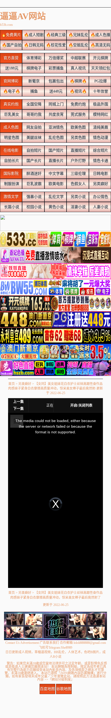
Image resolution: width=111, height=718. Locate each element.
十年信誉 (100, 91)
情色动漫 (100, 137)
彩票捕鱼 (55, 68)
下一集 (18, 408)
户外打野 (78, 161)
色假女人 (78, 184)
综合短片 (100, 150)
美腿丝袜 (33, 137)
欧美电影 (55, 184)
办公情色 (100, 197)
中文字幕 (55, 174)
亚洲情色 (55, 127)
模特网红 (100, 114)
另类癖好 (100, 184)
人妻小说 (100, 207)
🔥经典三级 (55, 35)
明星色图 (11, 137)
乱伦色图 (55, 137)
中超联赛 (78, 58)
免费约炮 (78, 104)
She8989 (66, 647)
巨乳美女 (11, 114)
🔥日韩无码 (33, 45)
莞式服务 (78, 114)
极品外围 (100, 104)
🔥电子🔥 (11, 91)
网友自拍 (33, 127)
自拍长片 (11, 161)
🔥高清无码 (99, 45)
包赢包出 (55, 81)
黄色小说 (55, 207)
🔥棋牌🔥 (77, 81)
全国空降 (33, 104)
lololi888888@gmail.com (90, 643)
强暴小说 (33, 197)
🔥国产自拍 (11, 45)
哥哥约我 (33, 114)
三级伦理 (78, 174)
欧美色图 (78, 127)
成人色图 (11, 127)
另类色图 (78, 137)
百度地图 (47, 689)
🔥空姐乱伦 (77, 45)
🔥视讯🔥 (77, 91)
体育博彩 (33, 58)
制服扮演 (11, 184)
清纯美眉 (100, 127)
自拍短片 (33, 150)
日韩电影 (100, 174)
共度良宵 (55, 114)
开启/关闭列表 (81, 405)
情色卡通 (100, 161)
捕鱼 (33, 91)
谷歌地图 (63, 689)
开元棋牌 (100, 58)
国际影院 (11, 174)
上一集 (18, 401)
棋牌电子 (33, 68)
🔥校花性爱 (55, 45)
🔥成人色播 (99, 35)
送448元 (55, 91)
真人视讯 (78, 68)
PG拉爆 (100, 81)
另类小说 (78, 197)
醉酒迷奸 (33, 174)
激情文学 (11, 197)
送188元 (11, 68)
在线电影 (11, 150)
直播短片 (78, 150)
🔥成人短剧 (33, 35)
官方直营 (11, 58)
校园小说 (33, 207)
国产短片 (55, 150)
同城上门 (55, 104)
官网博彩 (11, 81)
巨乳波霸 (33, 184)
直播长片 (55, 161)
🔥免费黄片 (11, 35)
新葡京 (33, 81)
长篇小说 (11, 207)
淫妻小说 (78, 207)
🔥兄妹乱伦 (77, 35)
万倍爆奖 (55, 58)
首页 (11, 384)
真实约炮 (11, 104)
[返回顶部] (55, 695)
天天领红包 (100, 68)
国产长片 (33, 161)
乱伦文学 (55, 197)
